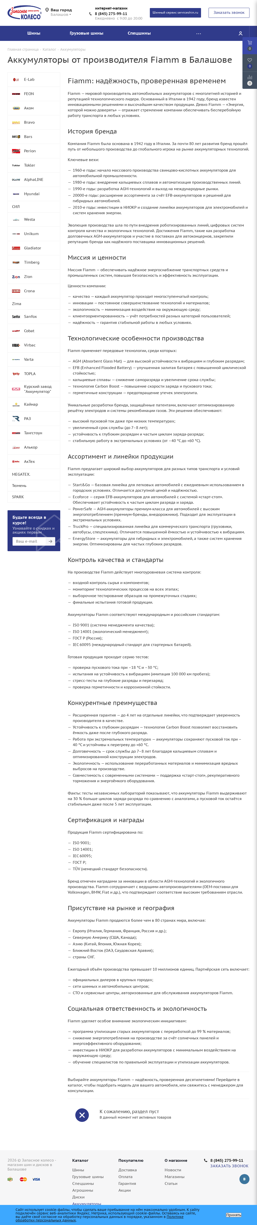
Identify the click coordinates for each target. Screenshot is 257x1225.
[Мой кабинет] (240, 33)
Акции (124, 1190)
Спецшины (83, 1183)
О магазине (176, 1160)
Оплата (125, 1176)
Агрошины (82, 1190)
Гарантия (127, 1183)
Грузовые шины (88, 1176)
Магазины (174, 1176)
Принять (233, 1215)
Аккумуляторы (86, 1203)
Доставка (127, 1169)
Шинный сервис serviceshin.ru (175, 12)
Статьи (171, 1183)
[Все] (198, 33)
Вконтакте (244, 1179)
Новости (173, 1169)
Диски (78, 1196)
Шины (78, 1169)
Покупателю (131, 1160)
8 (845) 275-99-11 (111, 13)
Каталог (80, 1160)
